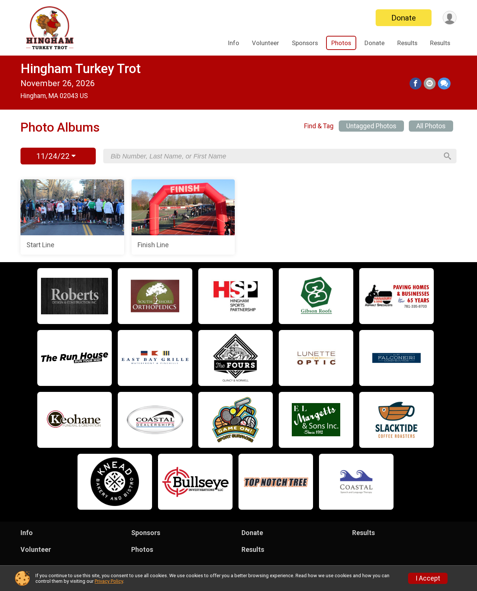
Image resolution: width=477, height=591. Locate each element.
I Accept (428, 578)
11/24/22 (54, 156)
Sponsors (305, 43)
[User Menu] (450, 18)
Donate (403, 17)
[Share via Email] (430, 83)
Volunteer (265, 43)
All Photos (431, 126)
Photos (341, 43)
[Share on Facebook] (415, 83)
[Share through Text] (444, 83)
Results (407, 43)
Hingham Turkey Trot (80, 68)
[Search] (447, 156)
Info (233, 43)
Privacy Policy (109, 581)
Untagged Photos (371, 126)
